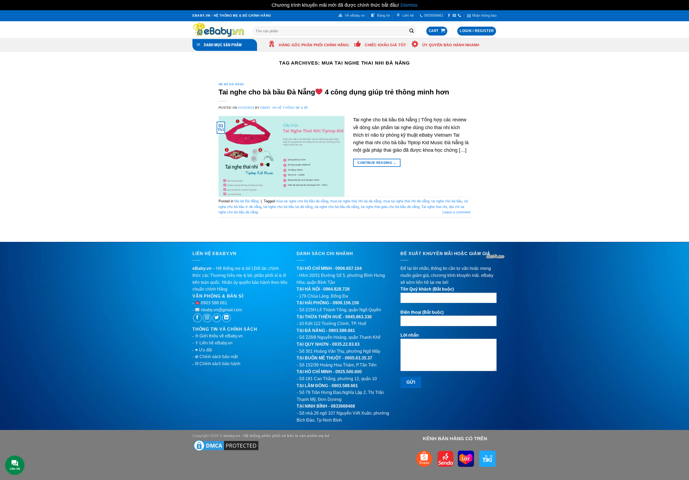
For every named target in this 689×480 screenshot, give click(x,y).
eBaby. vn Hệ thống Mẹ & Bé (284, 107)
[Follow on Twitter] (216, 317)
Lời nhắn (409, 335)
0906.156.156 (346, 303)
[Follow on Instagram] (207, 317)
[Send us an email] (454, 15)
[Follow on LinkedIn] (226, 317)
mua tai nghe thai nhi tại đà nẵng (355, 201)
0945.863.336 (358, 317)
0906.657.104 (348, 268)
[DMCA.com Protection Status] (226, 445)
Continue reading (376, 163)
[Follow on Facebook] (449, 15)
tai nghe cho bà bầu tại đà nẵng (287, 207)
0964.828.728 (336, 289)
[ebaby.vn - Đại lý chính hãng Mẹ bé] (218, 30)
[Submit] (411, 31)
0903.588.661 (342, 330)
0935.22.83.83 (346, 344)
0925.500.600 (348, 371)
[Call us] (459, 15)
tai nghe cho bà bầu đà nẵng (337, 207)
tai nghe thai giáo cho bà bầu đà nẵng (390, 207)
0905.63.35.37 (358, 358)
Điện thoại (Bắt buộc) (422, 312)
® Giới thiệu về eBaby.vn (219, 336)
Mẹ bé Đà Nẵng (231, 84)
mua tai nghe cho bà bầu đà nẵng (302, 201)
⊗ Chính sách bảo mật (216, 356)
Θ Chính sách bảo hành (217, 363)
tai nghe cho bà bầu (446, 201)
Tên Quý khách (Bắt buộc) (427, 289)
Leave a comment (456, 212)
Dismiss (408, 5)
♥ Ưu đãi (203, 350)
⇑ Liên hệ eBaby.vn (214, 343)
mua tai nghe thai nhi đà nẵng (406, 201)
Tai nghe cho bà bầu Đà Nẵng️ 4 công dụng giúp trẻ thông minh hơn (334, 92)
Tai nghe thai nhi (434, 207)
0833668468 (343, 406)
